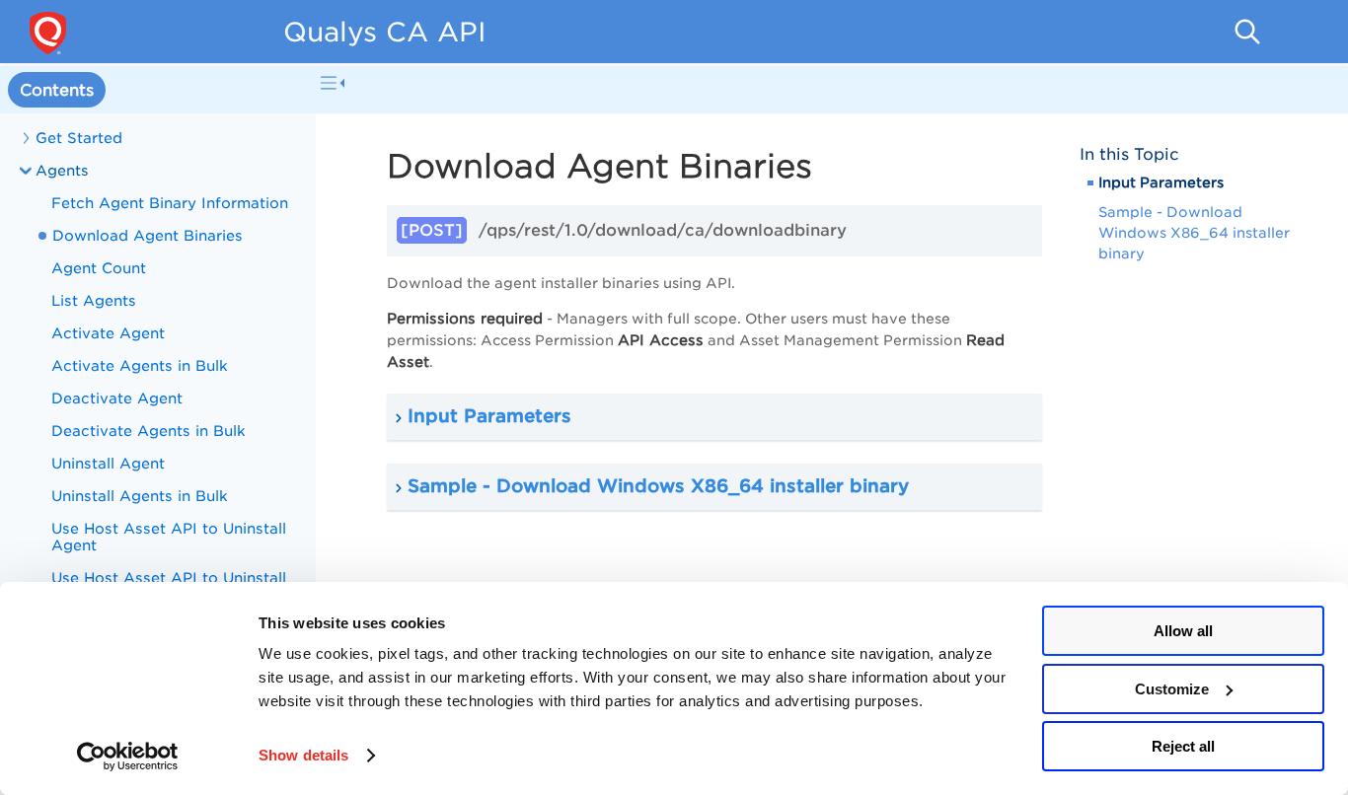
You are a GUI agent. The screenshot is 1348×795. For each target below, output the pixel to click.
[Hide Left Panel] (332, 83)
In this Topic (1129, 154)
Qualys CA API (385, 31)
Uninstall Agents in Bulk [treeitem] (139, 495)
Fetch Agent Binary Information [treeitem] (169, 202)
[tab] (57, 90)
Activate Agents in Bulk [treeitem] (139, 365)
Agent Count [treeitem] (98, 267)
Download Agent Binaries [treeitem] (147, 235)
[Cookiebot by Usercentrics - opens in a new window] (127, 756)
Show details (303, 755)
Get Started (79, 137)
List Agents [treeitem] (93, 300)
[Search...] (1247, 31)
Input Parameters (1161, 182)
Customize (1172, 689)
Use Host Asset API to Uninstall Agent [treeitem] (168, 536)
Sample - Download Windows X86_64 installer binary (1194, 232)
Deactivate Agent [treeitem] (117, 398)
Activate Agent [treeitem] (108, 333)
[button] (714, 417)
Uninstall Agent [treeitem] (108, 463)
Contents (57, 90)
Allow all (1183, 630)
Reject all (1183, 746)
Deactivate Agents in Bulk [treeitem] (148, 430)
